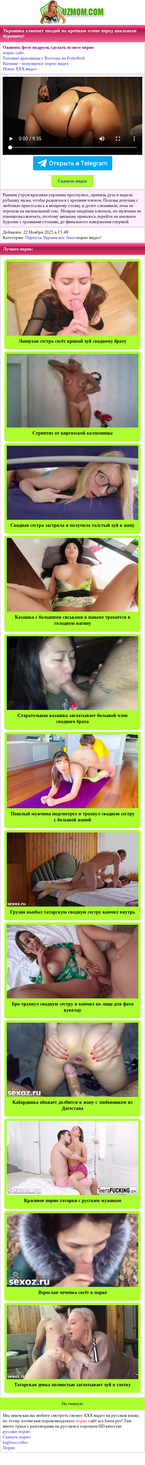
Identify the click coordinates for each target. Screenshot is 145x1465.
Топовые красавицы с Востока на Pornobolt (44, 58)
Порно (9, 1447)
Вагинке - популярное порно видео (36, 63)
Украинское (54, 237)
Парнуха (33, 237)
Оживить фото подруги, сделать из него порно (48, 47)
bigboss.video (15, 1442)
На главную (72, 1403)
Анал (70, 237)
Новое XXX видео (20, 68)
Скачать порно (17, 1436)
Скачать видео (72, 180)
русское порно (16, 1431)
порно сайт (13, 52)
